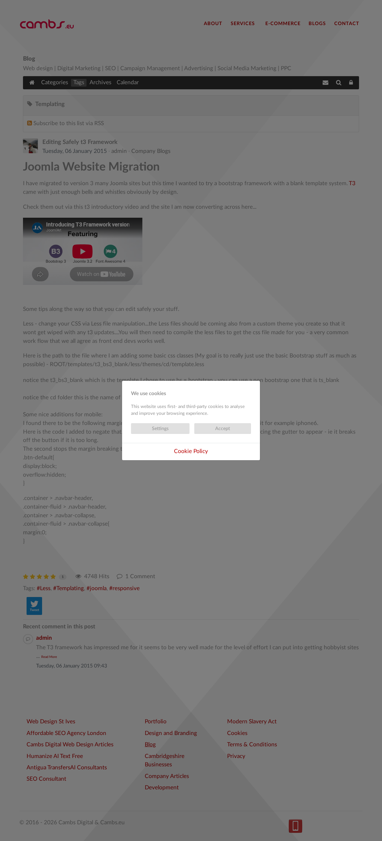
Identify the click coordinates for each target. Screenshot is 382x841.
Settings (160, 428)
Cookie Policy (191, 451)
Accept (222, 428)
